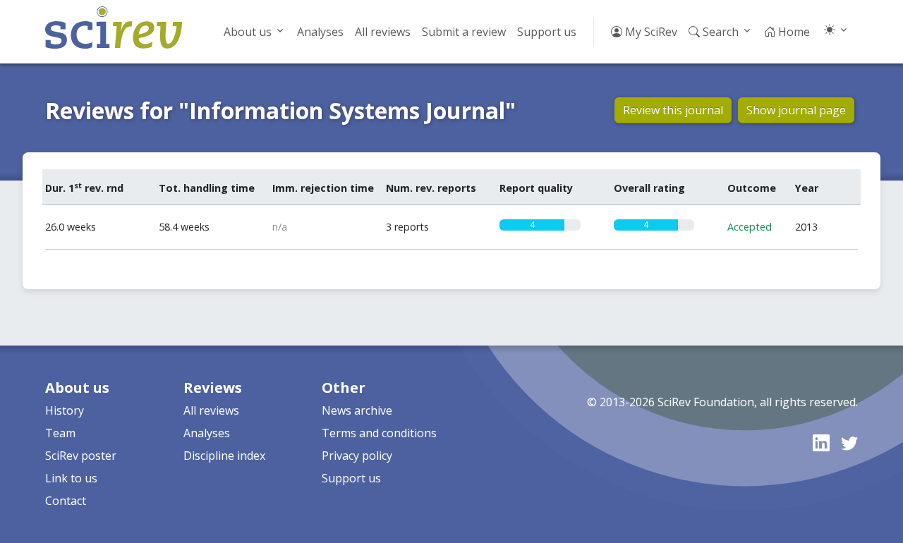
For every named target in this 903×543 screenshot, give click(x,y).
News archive (357, 410)
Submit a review (464, 31)
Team (60, 433)
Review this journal (673, 110)
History (64, 410)
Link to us (71, 478)
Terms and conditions (379, 433)
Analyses (320, 31)
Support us (546, 31)
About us (248, 31)
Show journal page (796, 110)
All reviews (383, 31)
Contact (65, 500)
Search (719, 31)
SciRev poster (80, 455)
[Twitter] (849, 442)
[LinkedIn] (821, 442)
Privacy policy (357, 455)
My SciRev (649, 31)
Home (792, 31)
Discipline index (224, 455)
